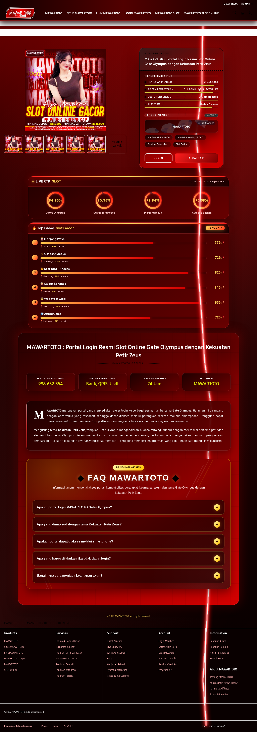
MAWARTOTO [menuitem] (230, 4)
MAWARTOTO (11, 641)
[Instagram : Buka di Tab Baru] (244, 726)
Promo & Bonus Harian (68, 641)
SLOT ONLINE (11, 669)
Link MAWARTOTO (13, 652)
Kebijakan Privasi (116, 664)
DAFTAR (198, 158)
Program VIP (165, 669)
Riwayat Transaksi (167, 658)
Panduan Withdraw (66, 669)
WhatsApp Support (117, 652)
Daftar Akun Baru (167, 646)
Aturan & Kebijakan (220, 652)
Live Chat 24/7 (114, 646)
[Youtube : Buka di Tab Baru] (250, 726)
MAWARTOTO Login (14, 658)
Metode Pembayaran (67, 658)
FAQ (109, 658)
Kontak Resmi (217, 658)
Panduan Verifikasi (168, 664)
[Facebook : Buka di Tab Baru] (229, 726)
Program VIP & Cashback (69, 652)
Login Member (166, 641)
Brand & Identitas (219, 694)
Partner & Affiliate (219, 688)
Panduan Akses (218, 641)
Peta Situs (68, 726)
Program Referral (65, 675)
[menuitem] (53, 13)
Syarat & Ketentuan (117, 669)
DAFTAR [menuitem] (245, 4)
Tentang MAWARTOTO (221, 676)
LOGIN (158, 158)
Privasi (44, 726)
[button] (242, 13)
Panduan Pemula (219, 646)
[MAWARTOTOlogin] (20, 13)
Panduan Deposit (65, 664)
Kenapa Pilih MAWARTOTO (224, 682)
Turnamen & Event (65, 646)
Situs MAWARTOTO (14, 646)
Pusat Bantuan (114, 641)
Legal (55, 726)
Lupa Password (166, 652)
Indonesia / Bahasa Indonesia (18, 726)
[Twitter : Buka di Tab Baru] (237, 726)
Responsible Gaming (118, 675)
